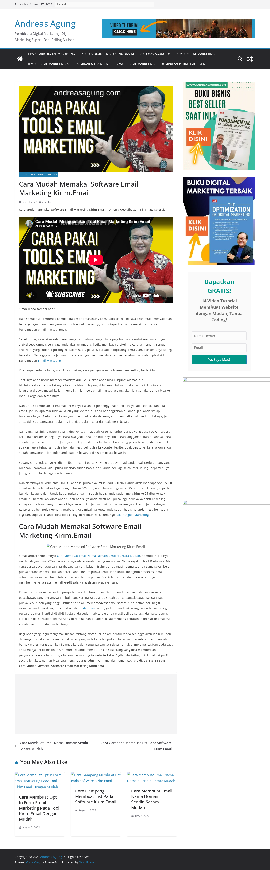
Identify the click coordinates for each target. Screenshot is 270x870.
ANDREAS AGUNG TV (155, 54)
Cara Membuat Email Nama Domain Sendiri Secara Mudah (98, 556)
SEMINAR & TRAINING (92, 64)
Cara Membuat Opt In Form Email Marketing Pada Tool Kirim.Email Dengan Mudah (39, 808)
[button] (68, 64)
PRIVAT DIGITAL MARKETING (135, 64)
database (89, 608)
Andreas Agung (45, 23)
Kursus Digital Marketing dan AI (108, 54)
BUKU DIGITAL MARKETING (196, 54)
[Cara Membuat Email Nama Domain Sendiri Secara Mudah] (152, 775)
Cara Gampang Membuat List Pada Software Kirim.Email (136, 745)
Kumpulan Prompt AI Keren (183, 64)
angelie (46, 202)
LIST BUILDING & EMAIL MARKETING (39, 174)
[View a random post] (250, 59)
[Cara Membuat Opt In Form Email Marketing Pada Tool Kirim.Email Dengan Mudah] (40, 775)
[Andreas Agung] (20, 59)
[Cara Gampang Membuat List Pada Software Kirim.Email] (96, 775)
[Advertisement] (96, 704)
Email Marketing (49, 361)
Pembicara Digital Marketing (51, 54)
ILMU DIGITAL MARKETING (47, 64)
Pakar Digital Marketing (132, 515)
